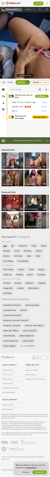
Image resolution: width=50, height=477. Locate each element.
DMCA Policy (7, 379)
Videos (30, 9)
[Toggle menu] (3, 3)
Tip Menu (41, 96)
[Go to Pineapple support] (4, 449)
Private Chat (39, 117)
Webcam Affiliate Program (35, 379)
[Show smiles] (39, 89)
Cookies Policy (8, 384)
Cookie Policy (31, 468)
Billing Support (7, 409)
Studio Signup (31, 375)
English (38, 358)
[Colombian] (5, 246)
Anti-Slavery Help (8, 392)
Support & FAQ (7, 405)
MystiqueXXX (9, 237)
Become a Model (32, 370)
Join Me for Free (25, 75)
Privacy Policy (7, 370)
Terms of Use (7, 375)
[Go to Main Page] (15, 3)
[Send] (46, 89)
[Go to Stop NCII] (16, 449)
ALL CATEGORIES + (28, 346)
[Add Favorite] (3, 82)
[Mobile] (12, 246)
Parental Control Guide (10, 388)
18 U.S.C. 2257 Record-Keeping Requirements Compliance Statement (23, 458)
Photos (43, 9)
